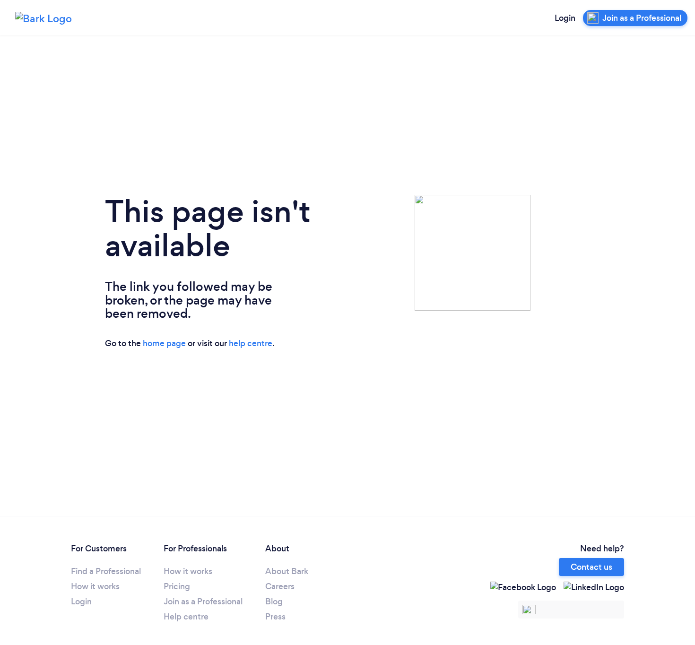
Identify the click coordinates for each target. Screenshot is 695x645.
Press (275, 616)
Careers (280, 586)
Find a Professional (106, 571)
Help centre (186, 616)
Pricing (177, 586)
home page (164, 343)
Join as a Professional (203, 601)
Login (565, 18)
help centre (250, 343)
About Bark (286, 571)
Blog (274, 601)
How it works (95, 586)
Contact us (591, 567)
